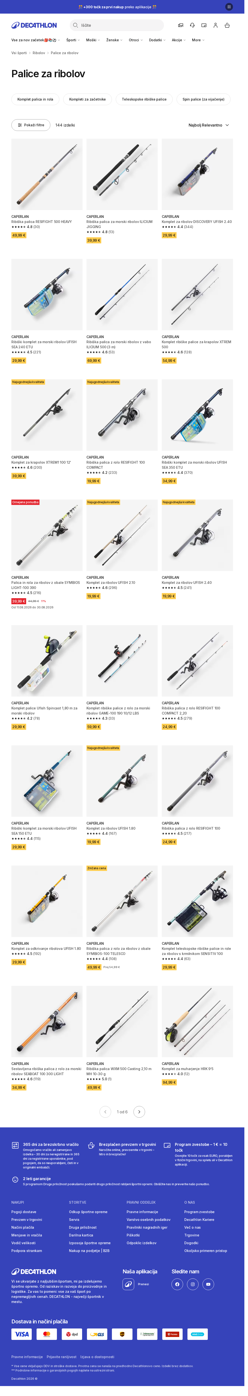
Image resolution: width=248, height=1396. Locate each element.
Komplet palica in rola (35, 99)
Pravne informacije (142, 1212)
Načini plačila (22, 1227)
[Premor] (229, 7)
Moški (91, 40)
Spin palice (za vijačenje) (204, 99)
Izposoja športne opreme (90, 1243)
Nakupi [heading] (17, 1202)
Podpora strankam (26, 1251)
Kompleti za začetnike (87, 99)
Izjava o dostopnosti (97, 1357)
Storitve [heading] (77, 1202)
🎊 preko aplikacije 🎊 (117, 7)
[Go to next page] (139, 1112)
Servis (74, 1219)
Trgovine (191, 1235)
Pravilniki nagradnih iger (147, 1227)
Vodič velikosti (23, 1243)
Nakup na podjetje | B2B (89, 1251)
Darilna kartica (81, 1235)
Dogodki (191, 1243)
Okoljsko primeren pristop (205, 1251)
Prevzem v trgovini (26, 1219)
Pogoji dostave (23, 1212)
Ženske (113, 40)
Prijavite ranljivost (62, 1357)
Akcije (177, 40)
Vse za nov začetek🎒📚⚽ (34, 40)
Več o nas (192, 1227)
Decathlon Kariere (199, 1219)
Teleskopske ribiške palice (144, 99)
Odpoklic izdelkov (141, 1243)
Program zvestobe (199, 1212)
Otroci (134, 40)
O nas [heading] (189, 1202)
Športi (71, 40)
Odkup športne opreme (88, 1212)
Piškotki (133, 1235)
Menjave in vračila (26, 1235)
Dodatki (156, 40)
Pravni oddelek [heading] (141, 1202)
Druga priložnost (83, 1227)
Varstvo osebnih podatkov (148, 1219)
